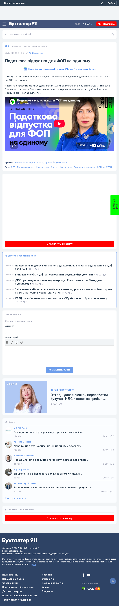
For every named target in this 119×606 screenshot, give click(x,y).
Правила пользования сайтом (19, 595)
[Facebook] (84, 575)
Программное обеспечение (18, 587)
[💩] (21, 342)
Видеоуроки (66, 167)
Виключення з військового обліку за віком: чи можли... (48, 473)
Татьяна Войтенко (62, 389)
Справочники (10, 583)
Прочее (48, 162)
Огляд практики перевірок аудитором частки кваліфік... (49, 432)
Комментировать (59, 369)
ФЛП (13, 167)
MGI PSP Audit (20, 428)
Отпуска (55, 167)
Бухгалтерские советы (84, 167)
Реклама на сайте (52, 583)
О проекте (48, 579)
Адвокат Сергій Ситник (25, 483)
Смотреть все (14, 498)
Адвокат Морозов (22, 442)
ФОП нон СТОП (104, 167)
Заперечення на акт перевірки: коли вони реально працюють (52, 487)
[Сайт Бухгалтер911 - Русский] (19, 540)
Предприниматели (26, 167)
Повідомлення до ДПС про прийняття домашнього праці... (51, 459)
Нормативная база (13, 579)
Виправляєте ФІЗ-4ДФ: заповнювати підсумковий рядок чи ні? (55, 274)
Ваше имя (9, 326)
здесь (33, 564)
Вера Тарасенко (21, 469)
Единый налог (60, 162)
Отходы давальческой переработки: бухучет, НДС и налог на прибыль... (79, 397)
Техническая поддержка (16, 599)
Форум (46, 587)
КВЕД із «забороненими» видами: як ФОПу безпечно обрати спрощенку (61, 298)
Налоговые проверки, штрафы (29, 162)
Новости (47, 574)
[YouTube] (88, 575)
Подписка (109, 24)
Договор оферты (12, 591)
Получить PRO (10, 574)
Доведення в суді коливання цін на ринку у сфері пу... (47, 446)
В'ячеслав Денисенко (24, 456)
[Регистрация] (102, 3)
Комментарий (11, 337)
